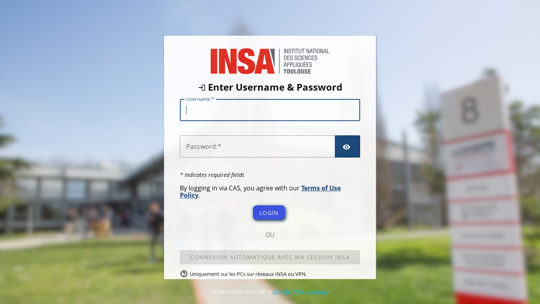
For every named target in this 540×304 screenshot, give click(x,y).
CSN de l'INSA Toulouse (300, 291)
